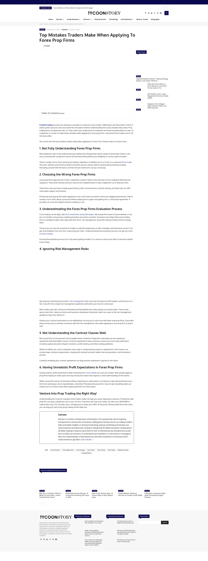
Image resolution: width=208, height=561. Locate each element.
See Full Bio (86, 439)
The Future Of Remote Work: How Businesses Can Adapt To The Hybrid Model (126, 532)
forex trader (127, 162)
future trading (47, 234)
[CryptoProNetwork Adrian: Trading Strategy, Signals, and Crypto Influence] (152, 66)
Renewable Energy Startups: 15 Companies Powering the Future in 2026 (77, 495)
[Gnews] (160, 13)
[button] (166, 13)
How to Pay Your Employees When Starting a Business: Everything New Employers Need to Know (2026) (93, 542)
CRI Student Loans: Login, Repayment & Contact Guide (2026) (158, 96)
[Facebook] (145, 13)
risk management (77, 301)
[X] (157, 13)
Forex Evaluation (55, 450)
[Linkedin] (151, 13)
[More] (170, 45)
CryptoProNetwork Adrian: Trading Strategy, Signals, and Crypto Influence (152, 80)
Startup (42, 491)
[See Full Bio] (93, 439)
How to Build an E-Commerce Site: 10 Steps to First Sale (94, 522)
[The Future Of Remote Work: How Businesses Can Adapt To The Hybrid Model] (110, 533)
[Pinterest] (154, 13)
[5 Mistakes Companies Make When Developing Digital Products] (157, 482)
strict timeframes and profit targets (79, 214)
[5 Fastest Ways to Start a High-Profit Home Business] (110, 524)
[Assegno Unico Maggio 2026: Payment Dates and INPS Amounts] (141, 107)
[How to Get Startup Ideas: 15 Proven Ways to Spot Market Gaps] (104, 482)
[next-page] (44, 503)
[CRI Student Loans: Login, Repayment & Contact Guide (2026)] (141, 97)
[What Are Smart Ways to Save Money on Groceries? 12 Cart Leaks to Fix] (141, 87)
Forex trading (90, 373)
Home (41, 24)
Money (46, 24)
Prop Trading (111, 450)
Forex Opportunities (68, 450)
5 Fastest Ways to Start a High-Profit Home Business (125, 522)
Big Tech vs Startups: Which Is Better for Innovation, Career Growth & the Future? (50, 495)
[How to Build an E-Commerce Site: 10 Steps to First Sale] (78, 524)
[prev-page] (40, 503)
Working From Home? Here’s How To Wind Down (126, 540)
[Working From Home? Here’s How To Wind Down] (110, 543)
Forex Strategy (80, 450)
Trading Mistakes (86, 453)
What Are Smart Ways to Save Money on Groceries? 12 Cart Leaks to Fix (157, 86)
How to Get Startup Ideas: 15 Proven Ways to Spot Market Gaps (102, 495)
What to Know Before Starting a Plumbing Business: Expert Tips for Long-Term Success (94, 533)
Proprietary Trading (123, 450)
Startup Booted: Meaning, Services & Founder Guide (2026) (130, 494)
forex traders (91, 450)
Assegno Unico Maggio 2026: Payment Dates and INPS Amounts (157, 106)
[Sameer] (41, 45)
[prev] (163, 8)
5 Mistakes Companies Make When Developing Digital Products (155, 495)
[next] (167, 8)
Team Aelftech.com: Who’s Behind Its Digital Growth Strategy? (73, 8)
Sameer (47, 46)
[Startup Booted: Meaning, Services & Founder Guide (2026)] (130, 482)
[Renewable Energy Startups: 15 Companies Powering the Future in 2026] (78, 482)
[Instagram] (148, 13)
